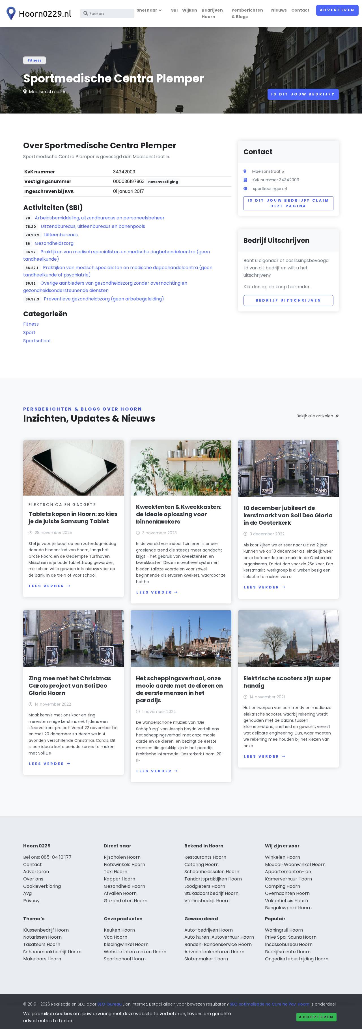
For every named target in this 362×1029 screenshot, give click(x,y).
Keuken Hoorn (119, 930)
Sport (29, 332)
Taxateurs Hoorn (41, 944)
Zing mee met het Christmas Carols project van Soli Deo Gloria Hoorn (70, 685)
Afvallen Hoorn (120, 893)
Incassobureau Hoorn (289, 944)
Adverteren (337, 10)
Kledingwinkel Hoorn (126, 944)
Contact (300, 10)
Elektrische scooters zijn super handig (287, 682)
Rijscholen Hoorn (122, 857)
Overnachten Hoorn (287, 893)
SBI (174, 10)
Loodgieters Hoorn (204, 886)
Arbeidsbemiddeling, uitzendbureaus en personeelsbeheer (100, 218)
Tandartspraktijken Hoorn (213, 879)
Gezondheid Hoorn (124, 886)
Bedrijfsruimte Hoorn (288, 952)
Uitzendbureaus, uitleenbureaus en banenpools (93, 226)
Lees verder (46, 586)
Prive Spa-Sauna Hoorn (290, 937)
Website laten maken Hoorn (135, 952)
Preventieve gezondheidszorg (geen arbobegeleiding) (104, 299)
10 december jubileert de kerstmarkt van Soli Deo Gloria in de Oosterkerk (288, 515)
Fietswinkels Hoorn (124, 864)
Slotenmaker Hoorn (206, 959)
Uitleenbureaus (61, 235)
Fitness (34, 60)
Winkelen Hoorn (282, 857)
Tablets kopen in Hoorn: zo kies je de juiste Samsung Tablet (73, 517)
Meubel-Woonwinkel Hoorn (295, 864)
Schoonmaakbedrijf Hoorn (52, 952)
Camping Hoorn (282, 886)
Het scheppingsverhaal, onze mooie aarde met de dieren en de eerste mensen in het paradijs (179, 689)
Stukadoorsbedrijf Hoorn (211, 893)
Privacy (31, 900)
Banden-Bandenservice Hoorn (218, 944)
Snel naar (147, 10)
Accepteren (316, 1017)
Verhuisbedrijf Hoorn (207, 900)
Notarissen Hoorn (42, 937)
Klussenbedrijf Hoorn (46, 930)
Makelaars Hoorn (42, 959)
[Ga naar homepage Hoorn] (37, 14)
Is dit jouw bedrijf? (303, 94)
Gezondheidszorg (54, 243)
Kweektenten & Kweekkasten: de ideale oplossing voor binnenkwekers (178, 514)
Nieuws (279, 10)
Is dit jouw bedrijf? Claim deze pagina (288, 203)
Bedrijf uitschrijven (289, 300)
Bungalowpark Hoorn (288, 907)
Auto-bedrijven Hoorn (208, 930)
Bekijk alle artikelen (315, 416)
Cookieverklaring (42, 886)
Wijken (189, 10)
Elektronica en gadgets (62, 504)
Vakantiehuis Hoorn (286, 900)
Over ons (33, 879)
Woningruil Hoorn (284, 930)
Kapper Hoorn (119, 879)
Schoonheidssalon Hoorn (211, 871)
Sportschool (36, 340)
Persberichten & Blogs (247, 13)
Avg (27, 893)
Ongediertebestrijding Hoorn (296, 959)
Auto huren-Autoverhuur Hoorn (219, 937)
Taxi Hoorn (115, 871)
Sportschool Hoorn (125, 959)
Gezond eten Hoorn (125, 900)
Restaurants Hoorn (205, 857)
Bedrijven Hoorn (212, 13)
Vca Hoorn (115, 937)
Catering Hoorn (201, 864)
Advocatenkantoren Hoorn (214, 952)
